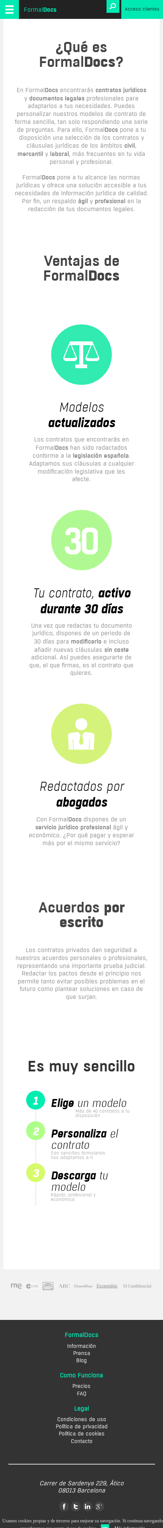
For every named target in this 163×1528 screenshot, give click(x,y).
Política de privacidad (82, 1426)
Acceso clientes (142, 9)
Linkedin (87, 1506)
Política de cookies (82, 1434)
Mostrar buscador (113, 6)
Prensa (81, 1353)
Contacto (81, 1441)
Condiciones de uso (81, 1419)
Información (81, 1346)
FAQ (81, 1394)
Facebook (64, 1506)
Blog (81, 1360)
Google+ (99, 1506)
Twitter (76, 1506)
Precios (81, 1386)
